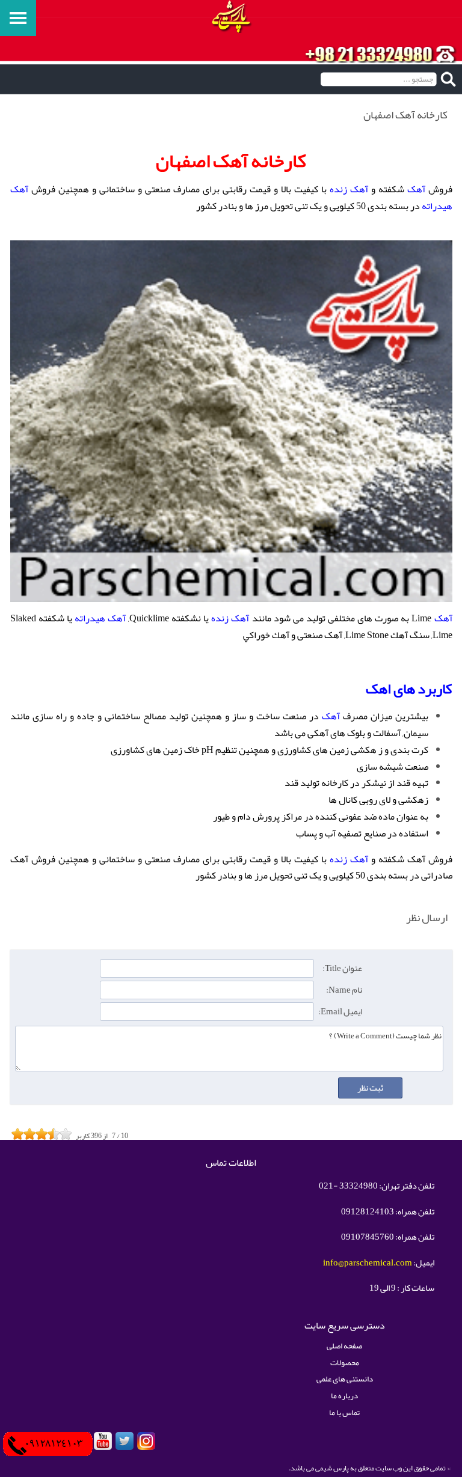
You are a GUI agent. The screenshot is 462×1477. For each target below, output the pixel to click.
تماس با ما (344, 1412)
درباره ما (344, 1395)
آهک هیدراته (100, 618)
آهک (416, 189)
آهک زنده (349, 189)
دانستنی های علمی (344, 1379)
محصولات (344, 1362)
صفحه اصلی (344, 1346)
